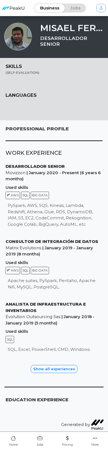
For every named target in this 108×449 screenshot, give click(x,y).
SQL (25, 195)
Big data (40, 195)
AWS (14, 195)
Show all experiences (54, 369)
